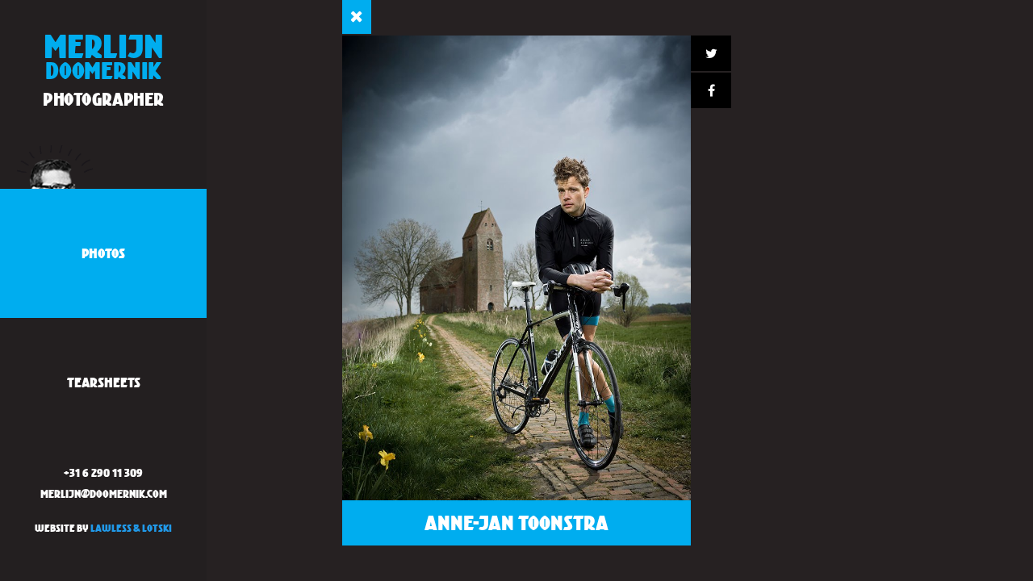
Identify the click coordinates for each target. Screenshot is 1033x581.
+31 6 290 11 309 (103, 472)
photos (103, 253)
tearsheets (103, 382)
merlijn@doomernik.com (103, 493)
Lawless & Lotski (131, 528)
